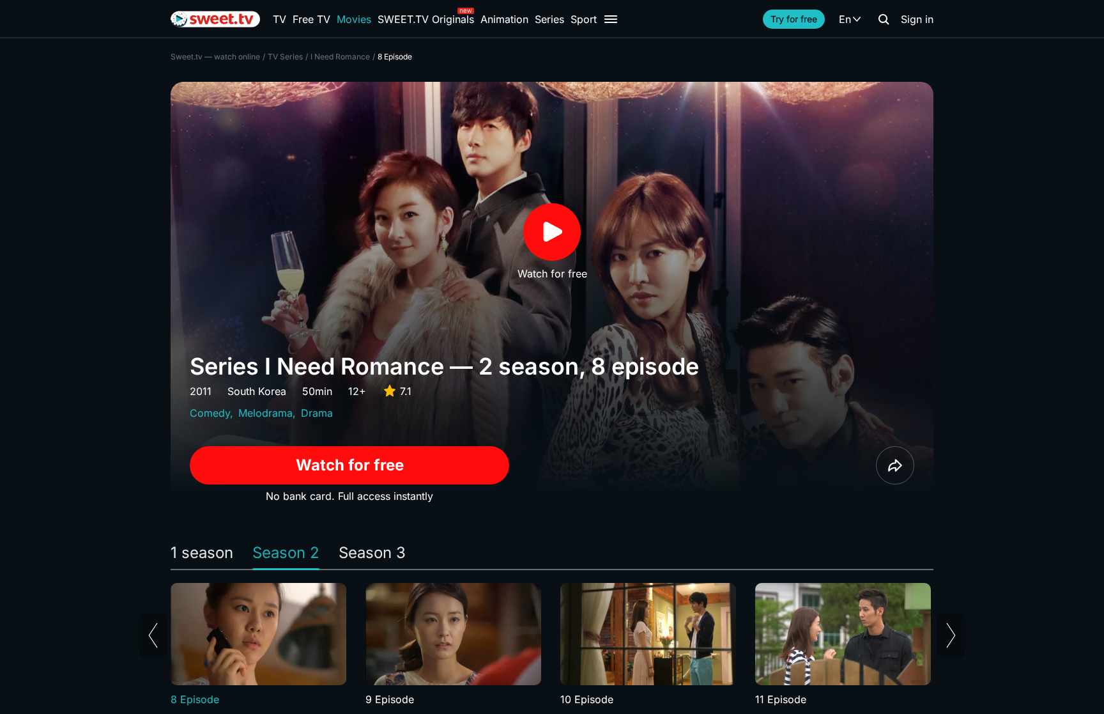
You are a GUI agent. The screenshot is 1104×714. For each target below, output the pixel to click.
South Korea (256, 391)
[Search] (883, 19)
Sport (584, 19)
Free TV (311, 19)
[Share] (895, 465)
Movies (354, 19)
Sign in (917, 19)
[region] (552, 645)
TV (279, 19)
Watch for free (350, 465)
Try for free (793, 18)
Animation (504, 19)
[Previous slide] (153, 635)
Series (549, 19)
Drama (317, 413)
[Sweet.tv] (215, 19)
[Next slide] (951, 635)
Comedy (210, 413)
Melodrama (265, 413)
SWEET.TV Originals (426, 19)
